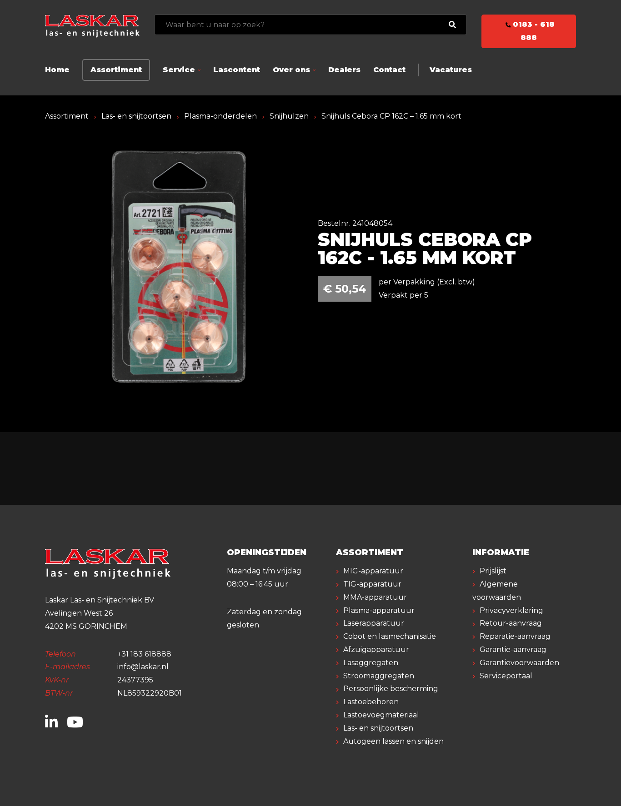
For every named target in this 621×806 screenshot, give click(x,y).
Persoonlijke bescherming (390, 688)
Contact (389, 69)
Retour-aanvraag (511, 623)
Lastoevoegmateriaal (381, 715)
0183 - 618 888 (533, 31)
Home (57, 69)
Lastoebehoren (371, 701)
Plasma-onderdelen (220, 116)
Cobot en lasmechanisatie (389, 636)
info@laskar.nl (143, 666)
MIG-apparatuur (373, 571)
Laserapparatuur (373, 623)
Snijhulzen (289, 116)
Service (179, 69)
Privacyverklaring (511, 610)
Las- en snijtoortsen (136, 116)
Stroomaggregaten (378, 676)
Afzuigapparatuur (376, 649)
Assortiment (116, 69)
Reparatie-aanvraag (515, 636)
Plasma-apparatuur (379, 610)
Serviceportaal (506, 676)
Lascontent (236, 69)
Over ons (291, 69)
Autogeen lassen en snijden (393, 741)
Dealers (344, 69)
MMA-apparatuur (375, 597)
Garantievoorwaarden (519, 662)
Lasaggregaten (370, 662)
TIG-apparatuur (372, 584)
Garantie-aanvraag (513, 649)
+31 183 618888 (144, 654)
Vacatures (451, 69)
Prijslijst (493, 571)
